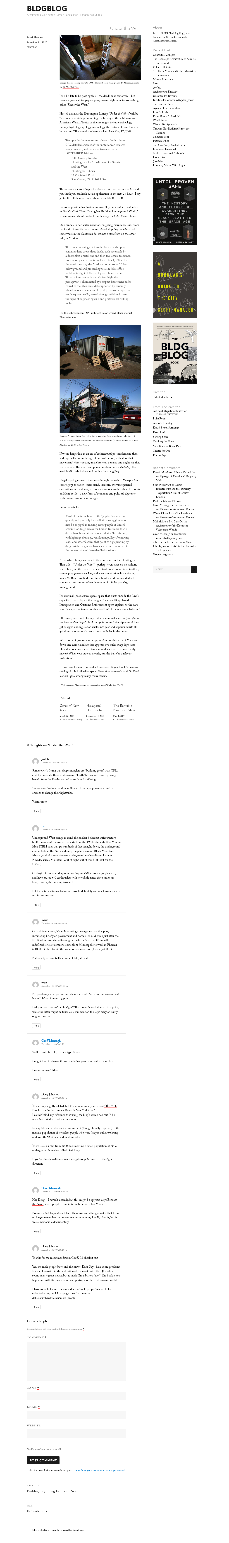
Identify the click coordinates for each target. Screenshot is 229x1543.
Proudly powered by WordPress (67, 1530)
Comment (37, 1338)
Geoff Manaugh (35, 37)
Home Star (159, 157)
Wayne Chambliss (162, 513)
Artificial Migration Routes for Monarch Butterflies (170, 413)
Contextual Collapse (164, 55)
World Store (160, 120)
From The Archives (166, 407)
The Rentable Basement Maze (124, 708)
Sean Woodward (162, 485)
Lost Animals (160, 112)
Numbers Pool (161, 137)
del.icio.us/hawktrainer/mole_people (53, 1298)
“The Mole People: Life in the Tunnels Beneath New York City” (74, 1108)
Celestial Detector (162, 67)
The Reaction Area (163, 104)
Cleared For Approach (165, 124)
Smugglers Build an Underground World (112, 211)
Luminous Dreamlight (165, 149)
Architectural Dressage (165, 92)
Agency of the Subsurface (166, 108)
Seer (155, 84)
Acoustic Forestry (162, 423)
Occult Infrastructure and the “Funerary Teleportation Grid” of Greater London (173, 491)
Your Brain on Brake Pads (167, 446)
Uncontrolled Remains (165, 96)
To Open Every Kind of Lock (169, 145)
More (173, 41)
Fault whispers (160, 455)
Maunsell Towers (172, 501)
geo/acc (157, 88)
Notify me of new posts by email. (44, 1450)
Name (33, 1388)
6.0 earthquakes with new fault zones (74, 878)
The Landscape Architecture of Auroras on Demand (174, 61)
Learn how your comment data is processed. (99, 1470)
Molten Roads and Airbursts (168, 153)
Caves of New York (69, 708)
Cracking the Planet (163, 442)
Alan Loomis (80, 685)
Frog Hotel (159, 432)
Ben (43, 826)
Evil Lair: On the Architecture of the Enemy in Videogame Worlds (172, 526)
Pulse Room (159, 419)
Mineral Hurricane (163, 80)
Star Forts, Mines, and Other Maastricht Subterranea (174, 73)
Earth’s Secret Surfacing (166, 428)
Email (33, 1407)
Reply (36, 811)
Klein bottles (71, 494)
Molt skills (159, 522)
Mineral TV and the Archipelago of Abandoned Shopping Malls (176, 476)
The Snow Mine (182, 542)
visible (88, 873)
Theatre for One (161, 451)
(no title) (158, 161)
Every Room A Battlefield (167, 116)
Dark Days (73, 1150)
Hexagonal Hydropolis (94, 708)
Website (34, 1426)
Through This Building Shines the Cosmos (171, 131)
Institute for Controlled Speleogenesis (173, 100)
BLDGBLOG (47, 8)
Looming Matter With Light (169, 166)
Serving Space (160, 437)
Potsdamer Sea (161, 141)
